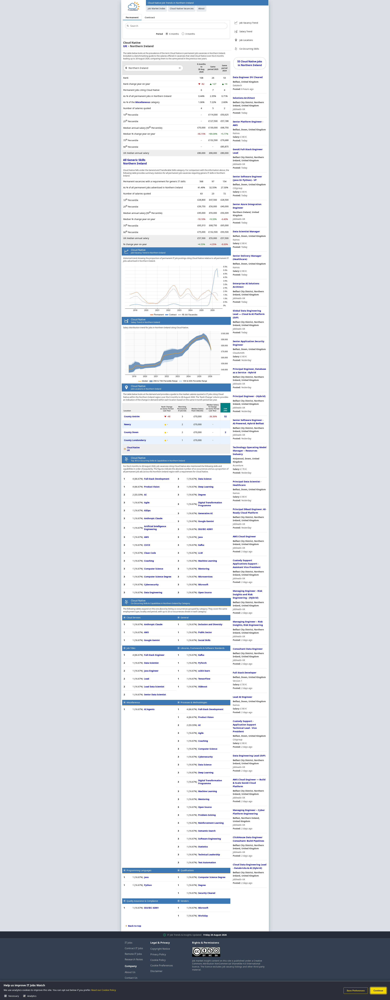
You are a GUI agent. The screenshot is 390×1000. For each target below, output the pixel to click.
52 (225, 416)
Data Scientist (151, 662)
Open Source (205, 592)
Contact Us (131, 977)
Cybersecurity (151, 584)
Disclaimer (156, 971)
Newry (127, 424)
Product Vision (152, 486)
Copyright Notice (160, 948)
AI (145, 494)
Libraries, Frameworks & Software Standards (202, 648)
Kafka (201, 545)
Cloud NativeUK (133, 449)
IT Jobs (128, 942)
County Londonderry (135, 440)
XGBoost (202, 686)
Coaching (149, 560)
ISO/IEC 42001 (205, 529)
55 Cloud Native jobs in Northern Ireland (249, 63)
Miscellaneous (142, 102)
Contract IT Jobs (134, 948)
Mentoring (203, 568)
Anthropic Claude (153, 518)
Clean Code (150, 552)
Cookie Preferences (161, 965)
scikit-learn (204, 670)
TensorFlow (204, 678)
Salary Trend (245, 31)
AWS (146, 537)
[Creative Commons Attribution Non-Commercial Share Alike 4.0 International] (228, 950)
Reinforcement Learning (211, 822)
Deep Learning (205, 486)
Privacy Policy (158, 954)
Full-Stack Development (156, 478)
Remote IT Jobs (133, 954)
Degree (202, 494)
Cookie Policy (158, 960)
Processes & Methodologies (194, 702)
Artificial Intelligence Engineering (155, 528)
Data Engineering (153, 592)
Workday (203, 915)
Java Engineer (151, 670)
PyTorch (202, 662)
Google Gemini (206, 521)
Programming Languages (139, 870)
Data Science (204, 478)
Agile (146, 502)
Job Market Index (156, 8)
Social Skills (204, 640)
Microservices (205, 576)
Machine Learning (207, 560)
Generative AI (205, 513)
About (201, 8)
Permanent (132, 17)
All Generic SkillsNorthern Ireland (135, 161)
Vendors (185, 901)
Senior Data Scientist (155, 694)
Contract (150, 17)
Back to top (134, 925)
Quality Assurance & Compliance (142, 901)
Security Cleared (206, 893)
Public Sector (205, 632)
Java (200, 537)
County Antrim (132, 416)
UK (125, 46)
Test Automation (207, 862)
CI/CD (147, 545)
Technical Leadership (209, 854)
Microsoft (203, 584)
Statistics (203, 846)
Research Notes (134, 959)
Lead (146, 678)
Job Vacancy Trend (248, 22)
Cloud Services (133, 617)
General (184, 617)
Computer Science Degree (157, 576)
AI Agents (149, 709)
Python (148, 885)
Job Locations (246, 40)
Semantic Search (207, 830)
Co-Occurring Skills (249, 48)
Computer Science (153, 568)
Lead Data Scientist (154, 686)
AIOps (147, 510)
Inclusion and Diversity (210, 624)
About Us (130, 972)
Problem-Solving (207, 815)
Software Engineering (209, 838)
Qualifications (187, 870)
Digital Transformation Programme (210, 504)
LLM (200, 552)
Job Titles (131, 648)
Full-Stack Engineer (154, 654)
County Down (131, 432)
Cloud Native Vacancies (182, 8)
